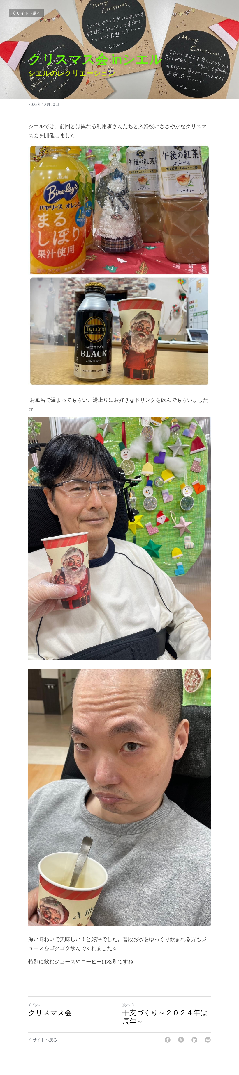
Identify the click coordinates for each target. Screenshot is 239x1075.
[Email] (208, 1040)
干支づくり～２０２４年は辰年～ (165, 1017)
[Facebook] (168, 1040)
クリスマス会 (50, 1013)
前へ (36, 1005)
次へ (126, 1005)
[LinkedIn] (194, 1040)
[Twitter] (181, 1040)
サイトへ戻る (28, 13)
